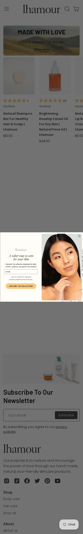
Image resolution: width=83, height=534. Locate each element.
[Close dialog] (79, 236)
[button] (21, 286)
